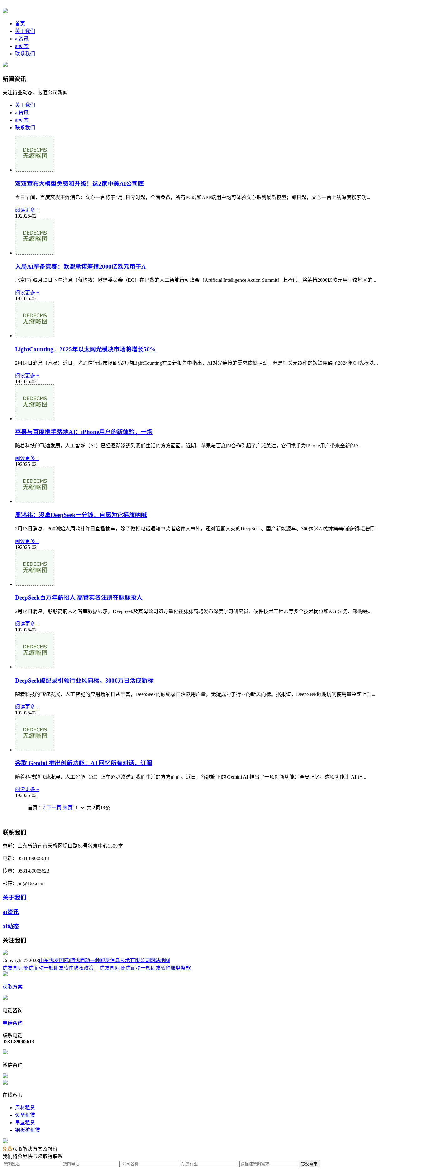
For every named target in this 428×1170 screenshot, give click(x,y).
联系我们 (25, 53)
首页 (20, 23)
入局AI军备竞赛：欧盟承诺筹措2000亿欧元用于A (80, 266)
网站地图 (160, 960)
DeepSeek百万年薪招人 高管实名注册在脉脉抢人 (79, 597)
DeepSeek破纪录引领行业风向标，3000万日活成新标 (84, 680)
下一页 (53, 807)
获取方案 (13, 986)
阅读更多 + (27, 210)
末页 (68, 807)
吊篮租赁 (25, 1122)
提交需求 (309, 1164)
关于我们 (25, 31)
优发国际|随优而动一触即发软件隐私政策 (48, 968)
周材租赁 (25, 1107)
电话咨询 (13, 1023)
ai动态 (22, 46)
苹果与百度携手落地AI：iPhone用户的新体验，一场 (84, 432)
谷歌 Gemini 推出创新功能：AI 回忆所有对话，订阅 (83, 763)
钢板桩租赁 (27, 1130)
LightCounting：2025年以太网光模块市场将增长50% (85, 349)
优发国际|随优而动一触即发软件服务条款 (145, 968)
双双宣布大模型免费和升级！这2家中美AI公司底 (79, 183)
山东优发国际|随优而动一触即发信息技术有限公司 (94, 960)
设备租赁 (25, 1115)
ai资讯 (22, 38)
